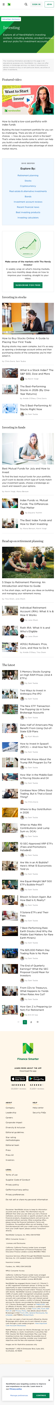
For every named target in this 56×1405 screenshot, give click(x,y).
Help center (38, 1108)
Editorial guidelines (15, 1132)
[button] (28, 100)
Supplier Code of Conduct (18, 1180)
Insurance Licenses (13, 1262)
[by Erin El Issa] (22, 1015)
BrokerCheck (28, 1315)
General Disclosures (36, 1313)
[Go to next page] (37, 1022)
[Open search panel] (26, 4)
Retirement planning (28, 175)
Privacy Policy (20, 1311)
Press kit (10, 1155)
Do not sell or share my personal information (27, 1200)
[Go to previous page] (19, 1022)
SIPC (43, 1304)
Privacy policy (12, 1185)
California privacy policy (17, 1190)
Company (10, 1108)
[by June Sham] (22, 620)
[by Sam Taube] (22, 414)
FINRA (38, 1304)
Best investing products (28, 212)
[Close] (49, 1380)
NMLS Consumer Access (15, 1239)
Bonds (28, 196)
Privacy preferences (15, 1194)
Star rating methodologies (13, 1138)
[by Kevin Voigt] (22, 379)
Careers (9, 1118)
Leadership (11, 1113)
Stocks (28, 180)
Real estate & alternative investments (28, 191)
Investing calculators (28, 217)
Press (8, 1150)
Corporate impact (14, 1122)
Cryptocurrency (28, 186)
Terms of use (12, 1175)
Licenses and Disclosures (15, 1243)
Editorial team (12, 1145)
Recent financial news (28, 207)
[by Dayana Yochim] (22, 513)
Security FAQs (39, 1113)
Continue (41, 1395)
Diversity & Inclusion (15, 1127)
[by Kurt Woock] (22, 736)
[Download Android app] (36, 1079)
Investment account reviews (28, 202)
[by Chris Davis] (22, 802)
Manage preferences (19, 1395)
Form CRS (36, 1309)
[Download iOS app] (18, 1079)
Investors (10, 1160)
